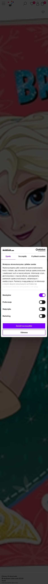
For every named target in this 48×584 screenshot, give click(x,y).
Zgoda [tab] (8, 256)
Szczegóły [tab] (22, 256)
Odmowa (24, 332)
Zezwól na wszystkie (24, 326)
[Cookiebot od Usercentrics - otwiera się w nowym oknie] (35, 250)
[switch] (42, 302)
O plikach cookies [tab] (38, 256)
